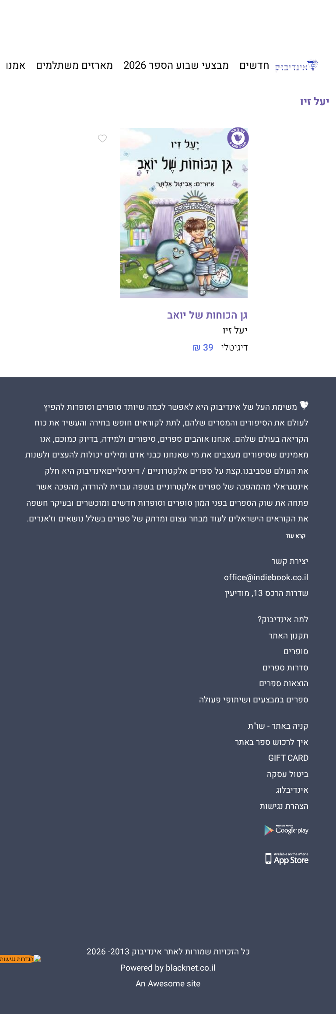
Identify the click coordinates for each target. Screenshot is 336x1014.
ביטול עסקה (287, 774)
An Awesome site (168, 984)
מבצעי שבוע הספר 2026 (176, 65)
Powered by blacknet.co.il (168, 968)
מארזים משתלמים (74, 65)
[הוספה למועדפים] (102, 139)
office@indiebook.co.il (266, 577)
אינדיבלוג (292, 790)
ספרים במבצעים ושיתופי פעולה (253, 700)
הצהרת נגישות (284, 806)
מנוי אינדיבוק (111, 22)
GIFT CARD (205, 22)
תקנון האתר (288, 636)
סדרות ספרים (285, 668)
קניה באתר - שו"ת (278, 726)
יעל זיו (235, 330)
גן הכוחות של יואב (207, 315)
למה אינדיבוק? (252, 22)
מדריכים (160, 22)
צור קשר (69, 22)
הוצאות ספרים (283, 683)
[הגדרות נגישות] (20, 959)
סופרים (296, 651)
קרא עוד (296, 536)
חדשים (254, 65)
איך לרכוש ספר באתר (271, 742)
